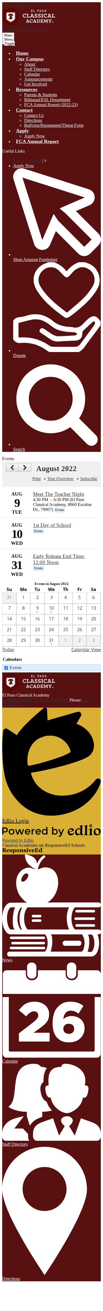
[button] (29, 59)
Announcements (38, 79)
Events (15, 667)
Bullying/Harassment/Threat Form (53, 125)
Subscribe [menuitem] (88, 478)
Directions (33, 120)
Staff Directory (37, 69)
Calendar (32, 74)
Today (8, 650)
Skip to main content (20, 4)
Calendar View (86, 650)
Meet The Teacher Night (58, 494)
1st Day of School (52, 525)
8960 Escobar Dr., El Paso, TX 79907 (35, 700)
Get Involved (35, 84)
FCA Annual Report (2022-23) (51, 104)
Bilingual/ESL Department (47, 99)
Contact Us (34, 115)
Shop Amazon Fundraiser (35, 259)
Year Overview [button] (60, 478)
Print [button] (36, 478)
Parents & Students (40, 94)
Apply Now (34, 136)
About (29, 64)
